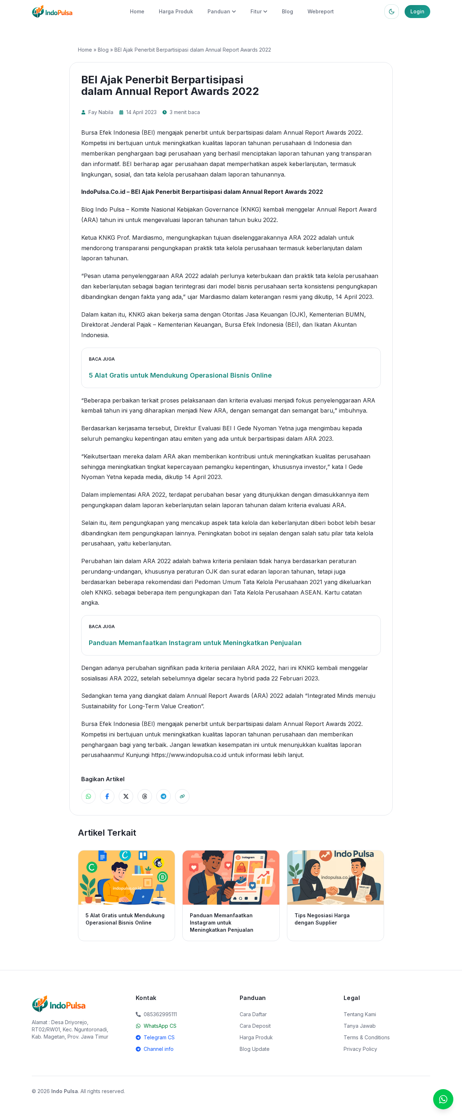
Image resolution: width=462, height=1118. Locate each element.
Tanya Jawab (360, 1026)
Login (417, 11)
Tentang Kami (360, 1014)
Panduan (219, 11)
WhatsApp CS (160, 1026)
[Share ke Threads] (145, 796)
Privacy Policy (360, 1049)
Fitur (256, 11)
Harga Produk (176, 11)
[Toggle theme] (391, 11)
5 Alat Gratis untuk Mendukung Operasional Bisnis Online (180, 375)
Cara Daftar (253, 1014)
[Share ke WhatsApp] (88, 796)
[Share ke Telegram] (163, 796)
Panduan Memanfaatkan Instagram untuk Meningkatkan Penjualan (195, 643)
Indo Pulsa (64, 1091)
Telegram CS (159, 1037)
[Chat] (443, 1099)
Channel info (159, 1049)
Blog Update (255, 1049)
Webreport (321, 11)
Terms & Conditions (367, 1037)
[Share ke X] (126, 796)
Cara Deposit (255, 1026)
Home (137, 11)
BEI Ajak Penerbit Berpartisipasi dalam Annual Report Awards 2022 (227, 191)
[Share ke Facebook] (107, 796)
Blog (287, 11)
